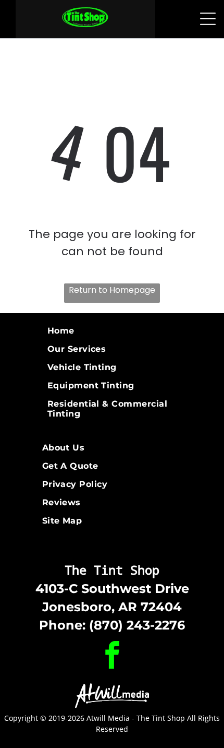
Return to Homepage (112, 290)
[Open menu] (208, 19)
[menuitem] (112, 331)
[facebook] (112, 656)
